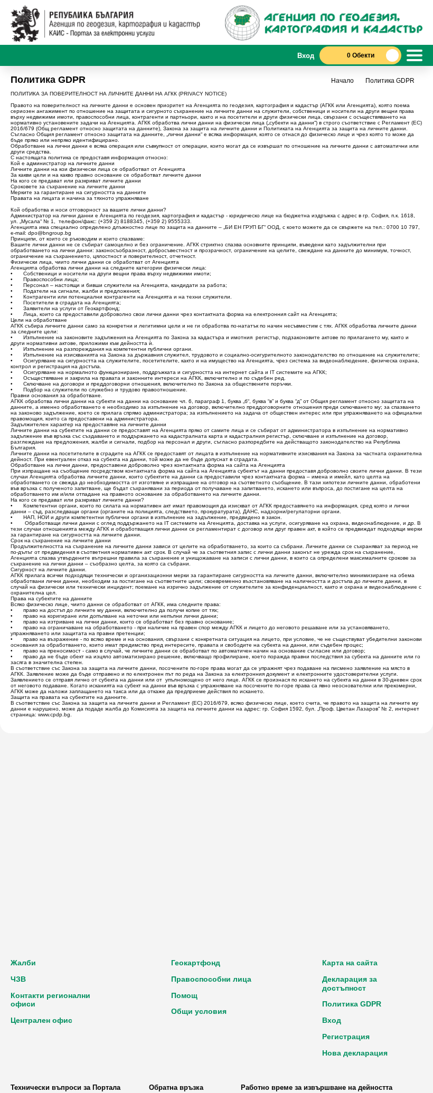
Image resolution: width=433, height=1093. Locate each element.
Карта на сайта (350, 962)
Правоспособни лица (211, 979)
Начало (342, 80)
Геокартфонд (195, 962)
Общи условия (199, 1011)
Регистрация (346, 1036)
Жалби (23, 962)
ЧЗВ (18, 979)
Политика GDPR (351, 1004)
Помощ (184, 995)
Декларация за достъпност (349, 983)
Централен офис (41, 1020)
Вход (331, 1020)
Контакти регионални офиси (50, 1000)
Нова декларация (355, 1053)
